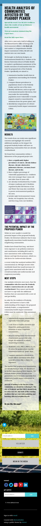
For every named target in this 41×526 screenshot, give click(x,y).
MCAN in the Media (20, 461)
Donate (20, 452)
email (15, 515)
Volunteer (20, 443)
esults (15, 25)
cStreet (24, 522)
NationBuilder (19, 520)
